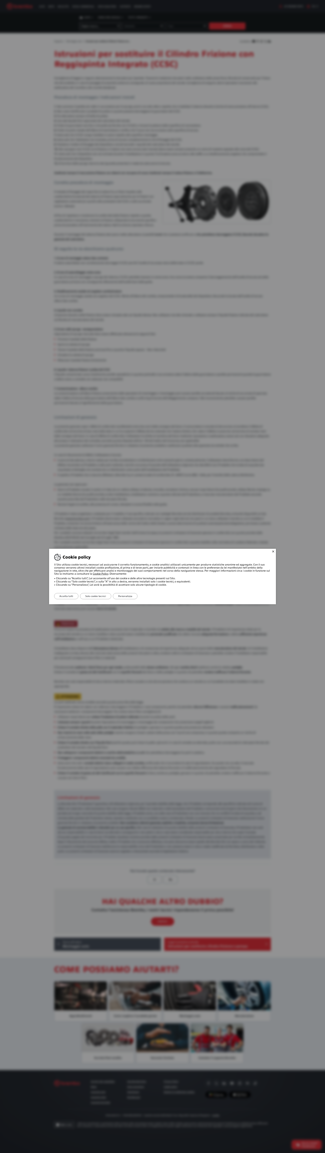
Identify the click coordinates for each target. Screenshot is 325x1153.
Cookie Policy (100, 573)
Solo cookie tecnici (95, 596)
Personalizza (125, 596)
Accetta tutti (66, 596)
